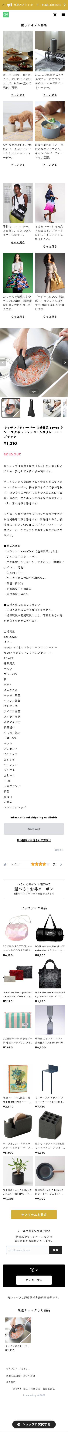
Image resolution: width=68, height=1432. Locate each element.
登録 (55, 1250)
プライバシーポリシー (18, 1369)
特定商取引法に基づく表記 (20, 1375)
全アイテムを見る (34, 1215)
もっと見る (18, 95)
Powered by (30, 1395)
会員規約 (11, 1382)
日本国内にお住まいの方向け (34, 840)
